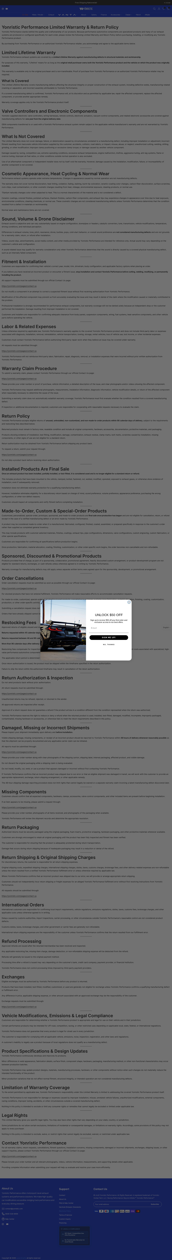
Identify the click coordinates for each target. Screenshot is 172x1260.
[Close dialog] (129, 602)
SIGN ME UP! (109, 637)
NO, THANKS (109, 644)
